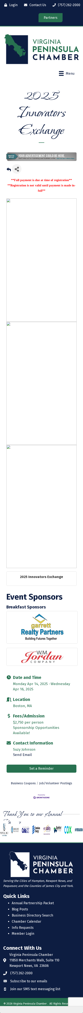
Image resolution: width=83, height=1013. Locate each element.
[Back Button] (9, 170)
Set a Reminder (41, 769)
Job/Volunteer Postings (55, 783)
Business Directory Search (32, 915)
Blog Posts (20, 909)
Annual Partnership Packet (33, 903)
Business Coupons (23, 783)
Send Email (22, 755)
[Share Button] (16, 169)
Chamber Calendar (26, 921)
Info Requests (23, 928)
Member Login (23, 934)
